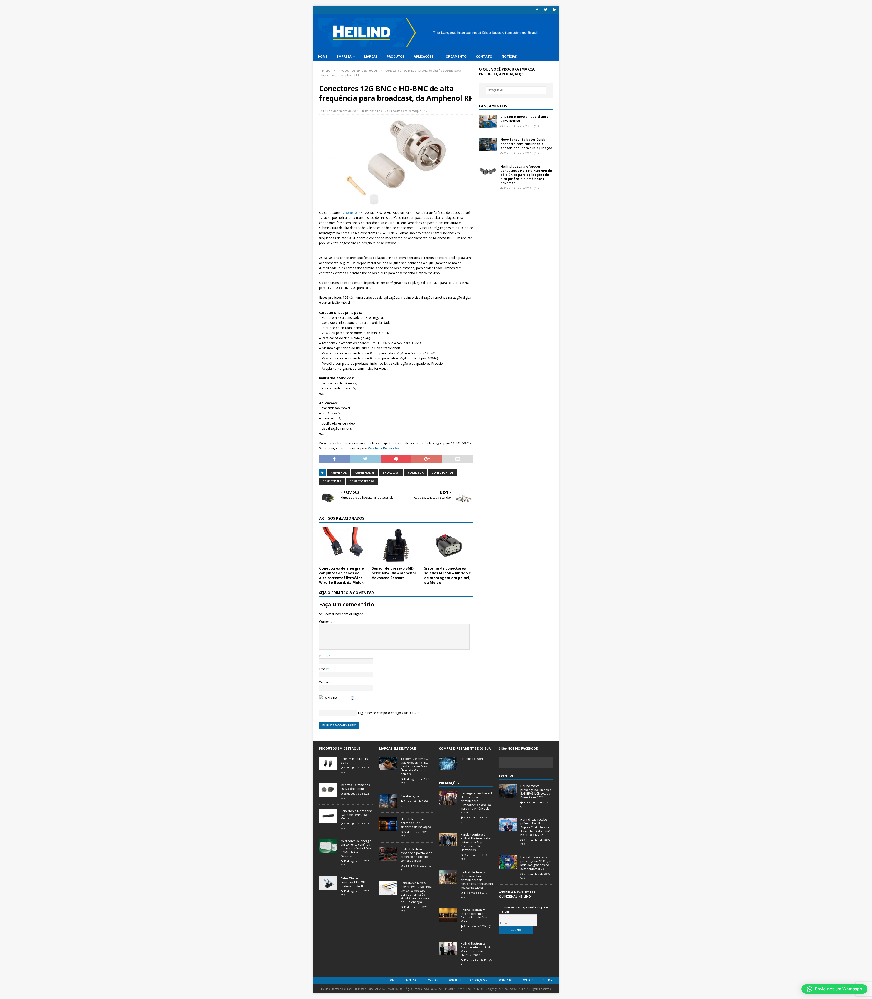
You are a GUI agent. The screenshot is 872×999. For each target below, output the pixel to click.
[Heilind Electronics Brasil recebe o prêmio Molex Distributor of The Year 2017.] (448, 953)
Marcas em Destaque (397, 748)
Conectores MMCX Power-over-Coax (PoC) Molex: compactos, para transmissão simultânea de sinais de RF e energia (416, 892)
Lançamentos (493, 105)
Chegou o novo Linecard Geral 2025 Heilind (524, 118)
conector (416, 473)
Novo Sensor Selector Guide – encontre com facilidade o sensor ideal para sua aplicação (526, 143)
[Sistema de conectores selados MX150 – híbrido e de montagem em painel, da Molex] (448, 561)
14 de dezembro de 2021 (342, 111)
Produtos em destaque (339, 748)
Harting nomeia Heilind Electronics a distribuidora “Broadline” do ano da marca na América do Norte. (476, 802)
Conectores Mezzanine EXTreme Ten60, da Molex (357, 815)
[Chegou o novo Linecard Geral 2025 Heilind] (488, 125)
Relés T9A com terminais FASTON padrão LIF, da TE (353, 882)
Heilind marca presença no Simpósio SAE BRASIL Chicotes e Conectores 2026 (535, 792)
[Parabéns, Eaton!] (388, 806)
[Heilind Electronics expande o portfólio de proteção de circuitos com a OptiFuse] (388, 858)
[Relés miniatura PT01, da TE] (328, 768)
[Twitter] (546, 10)
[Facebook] (537, 10)
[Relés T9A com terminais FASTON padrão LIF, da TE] (328, 888)
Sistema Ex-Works (473, 759)
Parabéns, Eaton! (412, 796)
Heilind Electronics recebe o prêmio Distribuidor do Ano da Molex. (476, 915)
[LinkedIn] (555, 10)
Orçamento (456, 56)
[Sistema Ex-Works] (448, 768)
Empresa (344, 56)
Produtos (395, 56)
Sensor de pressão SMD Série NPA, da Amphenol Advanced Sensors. (394, 573)
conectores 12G (361, 481)
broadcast (391, 473)
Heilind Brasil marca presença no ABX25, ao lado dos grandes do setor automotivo (536, 863)
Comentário (328, 621)
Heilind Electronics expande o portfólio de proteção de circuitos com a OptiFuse (416, 855)
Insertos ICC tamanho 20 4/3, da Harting (355, 787)
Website (325, 682)
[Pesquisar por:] (516, 90)
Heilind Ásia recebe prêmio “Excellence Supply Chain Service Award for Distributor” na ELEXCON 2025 (535, 827)
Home (322, 56)
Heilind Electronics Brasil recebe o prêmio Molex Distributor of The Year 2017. (476, 949)
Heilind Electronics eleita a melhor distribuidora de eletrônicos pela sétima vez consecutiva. (477, 880)
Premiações (449, 783)
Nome (323, 655)
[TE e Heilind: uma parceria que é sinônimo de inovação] (388, 829)
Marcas (370, 56)
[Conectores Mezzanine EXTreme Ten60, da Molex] (328, 820)
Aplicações (423, 56)
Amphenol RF (352, 212)
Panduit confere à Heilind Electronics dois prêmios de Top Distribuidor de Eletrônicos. (476, 842)
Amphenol (339, 473)
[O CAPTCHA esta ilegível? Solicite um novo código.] (352, 698)
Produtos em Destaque (405, 111)
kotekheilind (373, 111)
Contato (484, 56)
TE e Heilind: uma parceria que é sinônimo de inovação (416, 823)
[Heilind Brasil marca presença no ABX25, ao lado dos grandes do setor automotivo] (508, 866)
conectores (331, 481)
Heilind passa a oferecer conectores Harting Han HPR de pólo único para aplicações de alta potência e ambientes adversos (526, 174)
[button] (834, 989)
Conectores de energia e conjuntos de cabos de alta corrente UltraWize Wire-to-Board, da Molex (341, 575)
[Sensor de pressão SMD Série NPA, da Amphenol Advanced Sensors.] (396, 561)
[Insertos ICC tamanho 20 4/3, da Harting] (328, 794)
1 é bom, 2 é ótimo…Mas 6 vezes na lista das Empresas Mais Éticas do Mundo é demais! (415, 766)
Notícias (509, 56)
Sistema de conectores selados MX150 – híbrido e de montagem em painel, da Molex (447, 575)
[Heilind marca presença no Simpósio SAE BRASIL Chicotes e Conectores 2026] (508, 795)
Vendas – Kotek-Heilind (386, 448)
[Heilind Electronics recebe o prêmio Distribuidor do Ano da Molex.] (448, 919)
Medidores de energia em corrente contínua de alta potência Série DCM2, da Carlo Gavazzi (356, 848)
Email (323, 669)
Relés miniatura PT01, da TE (355, 761)
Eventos (506, 775)
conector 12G (442, 473)
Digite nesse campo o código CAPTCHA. (387, 712)
